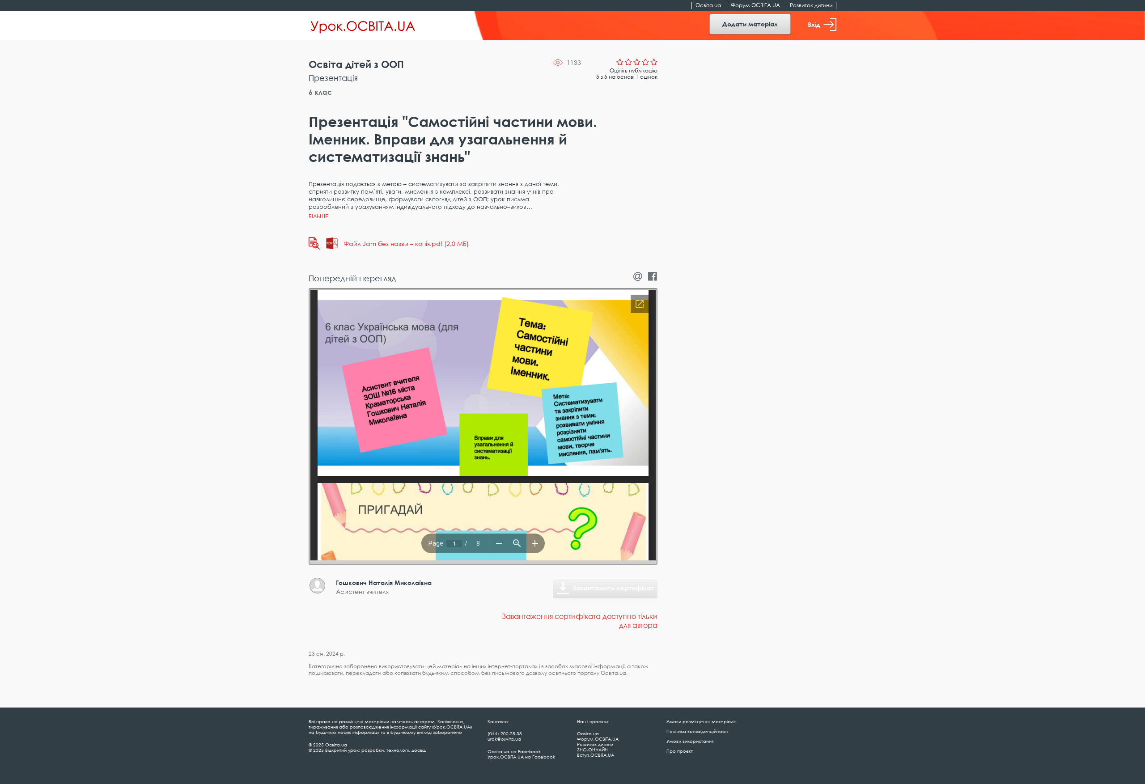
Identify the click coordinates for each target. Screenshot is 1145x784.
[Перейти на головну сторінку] (363, 25)
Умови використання (689, 741)
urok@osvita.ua (504, 739)
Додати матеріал (750, 24)
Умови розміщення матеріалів (701, 721)
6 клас (320, 92)
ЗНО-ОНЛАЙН (592, 749)
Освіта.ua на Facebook (514, 751)
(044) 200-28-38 (505, 733)
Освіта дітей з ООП (356, 64)
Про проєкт (679, 751)
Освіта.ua (708, 5)
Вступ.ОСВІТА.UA (595, 755)
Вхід (814, 24)
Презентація (333, 78)
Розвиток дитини (811, 5)
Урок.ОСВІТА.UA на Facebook (521, 756)
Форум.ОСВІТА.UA (755, 5)
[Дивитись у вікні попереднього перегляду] (314, 243)
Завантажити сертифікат (613, 588)
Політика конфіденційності (697, 731)
